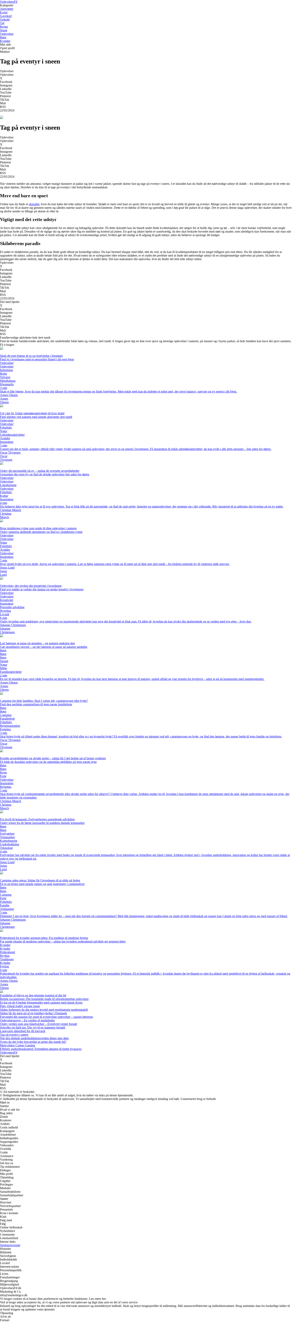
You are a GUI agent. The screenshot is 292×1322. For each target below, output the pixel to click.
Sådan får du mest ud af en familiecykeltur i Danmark (33, 1013)
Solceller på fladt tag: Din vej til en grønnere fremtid (32, 1027)
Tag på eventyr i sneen (14, 1034)
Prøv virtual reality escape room (20, 1006)
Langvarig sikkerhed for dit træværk (22, 1031)
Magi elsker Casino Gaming (17, 1045)
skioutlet (34, 204)
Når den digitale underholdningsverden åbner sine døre (34, 1038)
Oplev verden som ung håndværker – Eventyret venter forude (38, 1024)
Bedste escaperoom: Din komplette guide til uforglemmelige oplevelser (44, 999)
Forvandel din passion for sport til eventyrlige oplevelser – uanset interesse (46, 1016)
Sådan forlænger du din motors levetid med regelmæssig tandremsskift (44, 1009)
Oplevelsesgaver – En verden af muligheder (27, 1020)
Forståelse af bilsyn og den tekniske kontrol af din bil (33, 995)
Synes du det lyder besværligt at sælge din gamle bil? (33, 1041)
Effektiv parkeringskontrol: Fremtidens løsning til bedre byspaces (40, 1049)
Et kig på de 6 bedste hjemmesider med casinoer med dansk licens (41, 1002)
